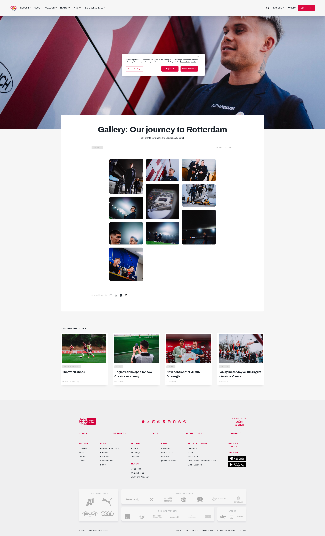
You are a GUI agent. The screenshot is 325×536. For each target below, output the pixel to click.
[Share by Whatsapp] (116, 295)
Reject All (170, 69)
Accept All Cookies (189, 69)
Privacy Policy (185, 62)
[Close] (198, 56)
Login (303, 8)
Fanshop (278, 8)
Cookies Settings (134, 69)
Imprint (193, 62)
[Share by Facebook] (120, 295)
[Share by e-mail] (110, 295)
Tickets (291, 8)
